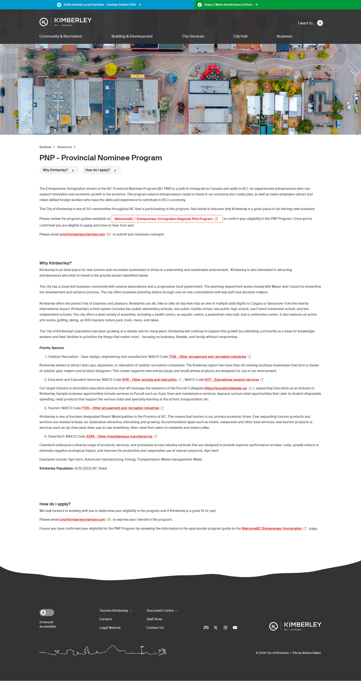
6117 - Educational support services (232, 379)
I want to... (306, 23)
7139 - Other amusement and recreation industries (207, 356)
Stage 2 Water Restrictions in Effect (228, 4)
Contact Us (155, 627)
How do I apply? (97, 170)
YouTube (235, 627)
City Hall (240, 36)
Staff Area (154, 619)
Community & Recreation (60, 36)
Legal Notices (110, 627)
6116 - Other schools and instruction (149, 379)
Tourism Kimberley (113, 610)
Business (284, 36)
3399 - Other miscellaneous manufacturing (119, 436)
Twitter (216, 627)
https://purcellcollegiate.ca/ (226, 388)
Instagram (225, 627)
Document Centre (160, 610)
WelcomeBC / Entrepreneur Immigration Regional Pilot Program (163, 219)
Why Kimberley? (55, 170)
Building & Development (132, 36)
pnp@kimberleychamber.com (82, 234)
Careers (105, 619)
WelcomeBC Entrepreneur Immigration (272, 528)
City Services (193, 36)
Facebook (206, 627)
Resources (64, 147)
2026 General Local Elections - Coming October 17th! (100, 4)
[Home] (65, 22)
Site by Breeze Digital (307, 653)
